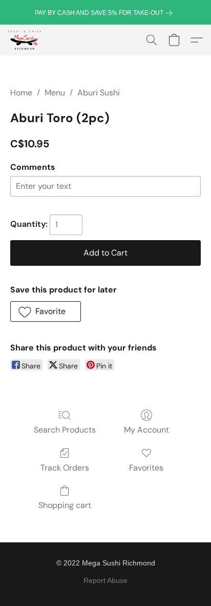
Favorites (146, 467)
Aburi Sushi (98, 92)
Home (21, 92)
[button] (25, 40)
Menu (55, 92)
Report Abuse (105, 580)
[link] (105, 13)
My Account (146, 429)
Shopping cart (64, 505)
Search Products (65, 429)
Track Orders (64, 467)
